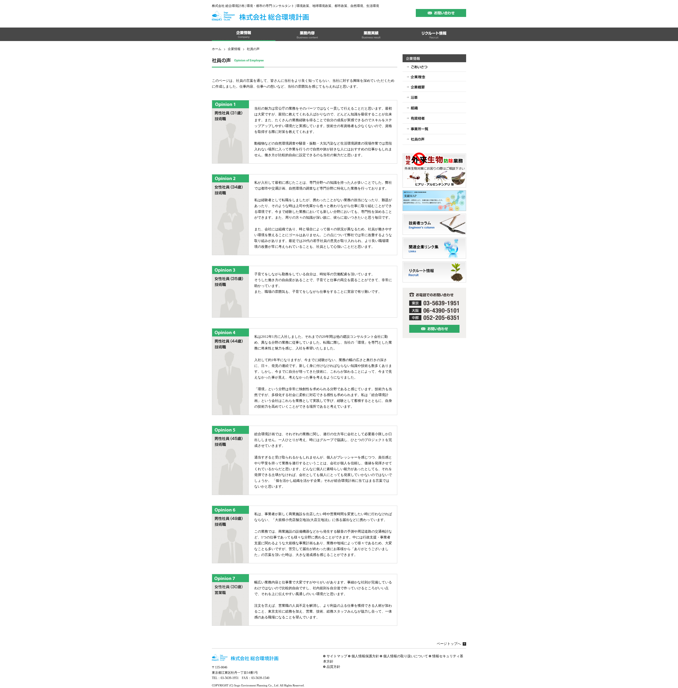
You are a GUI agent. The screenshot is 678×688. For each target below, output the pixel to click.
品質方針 (333, 667)
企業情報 (234, 49)
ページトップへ (449, 644)
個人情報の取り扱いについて (405, 656)
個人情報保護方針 (365, 656)
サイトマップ (337, 656)
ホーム (216, 49)
